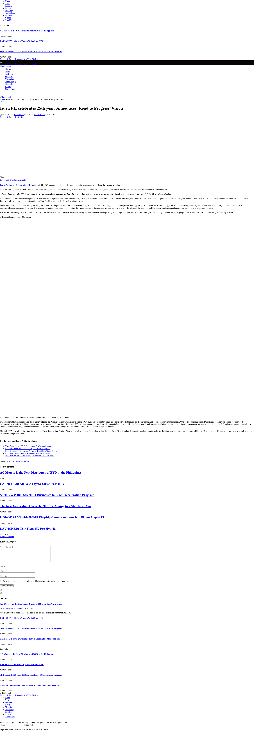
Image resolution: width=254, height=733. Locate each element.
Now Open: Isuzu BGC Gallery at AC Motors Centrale (28, 446)
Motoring (9, 11)
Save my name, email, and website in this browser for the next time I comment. (36, 581)
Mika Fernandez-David (12, 608)
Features (8, 6)
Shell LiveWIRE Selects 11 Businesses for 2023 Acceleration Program (31, 51)
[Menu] (1, 62)
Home (7, 1)
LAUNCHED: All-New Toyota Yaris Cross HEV (22, 41)
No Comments (40, 115)
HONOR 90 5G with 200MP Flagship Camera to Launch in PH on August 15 (52, 517)
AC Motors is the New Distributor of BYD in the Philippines (27, 31)
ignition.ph (19, 115)
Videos (8, 18)
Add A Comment (7, 536)
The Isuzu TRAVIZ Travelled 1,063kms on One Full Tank (29, 456)
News (7, 3)
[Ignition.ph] (5, 66)
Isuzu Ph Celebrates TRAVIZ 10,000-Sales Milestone (27, 448)
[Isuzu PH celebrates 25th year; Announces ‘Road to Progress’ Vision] (51, 175)
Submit (28, 725)
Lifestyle (8, 15)
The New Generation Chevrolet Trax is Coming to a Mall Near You (45, 506)
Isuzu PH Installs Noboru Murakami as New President (27, 453)
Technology (10, 13)
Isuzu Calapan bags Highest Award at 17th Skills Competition (31, 451)
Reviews (8, 8)
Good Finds (10, 20)
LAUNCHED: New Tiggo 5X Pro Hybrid (28, 528)
